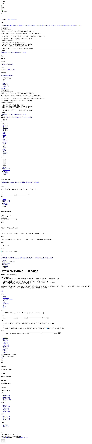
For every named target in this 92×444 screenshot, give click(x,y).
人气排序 (3, 257)
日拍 (9, 168)
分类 (5, 161)
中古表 (56, 25)
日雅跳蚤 (16, 25)
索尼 (24, 182)
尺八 (9, 52)
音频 (28, 25)
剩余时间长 (32, 257)
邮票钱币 (69, 25)
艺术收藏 (37, 25)
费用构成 (5, 405)
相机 (6, 52)
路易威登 (15, 52)
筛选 (5, 164)
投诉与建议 (6, 426)
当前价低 (37, 257)
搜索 (2, 115)
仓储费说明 (6, 408)
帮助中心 (14, 19)
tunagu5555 (12, 69)
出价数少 (21, 257)
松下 (32, 182)
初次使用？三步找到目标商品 (6, 40)
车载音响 (5, 171)
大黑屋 (2, 64)
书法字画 (62, 25)
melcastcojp (10, 64)
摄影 (34, 25)
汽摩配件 (77, 25)
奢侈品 (31, 25)
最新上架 (7, 257)
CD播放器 (5, 172)
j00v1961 (6, 64)
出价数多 (16, 257)
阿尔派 (2, 182)
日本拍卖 (5, 126)
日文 (3, 220)
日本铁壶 (3, 52)
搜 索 (2, 222)
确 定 (59, 333)
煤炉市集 (12, 25)
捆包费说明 (6, 409)
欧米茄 (19, 52)
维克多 (35, 182)
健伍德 (21, 182)
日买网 (4, 167)
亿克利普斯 (7, 182)
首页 (2, 19)
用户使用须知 (6, 418)
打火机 (73, 25)
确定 (2, 196)
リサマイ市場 (6, 69)
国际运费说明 (6, 411)
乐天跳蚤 (21, 25)
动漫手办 (44, 25)
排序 (5, 159)
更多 (2, 290)
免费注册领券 (10, 356)
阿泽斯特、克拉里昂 (15, 182)
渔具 (41, 25)
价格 (5, 163)
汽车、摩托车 (6, 170)
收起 (2, 291)
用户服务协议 (6, 416)
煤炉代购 (21, 437)
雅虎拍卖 (7, 25)
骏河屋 (25, 25)
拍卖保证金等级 (7, 399)
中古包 (52, 25)
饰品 (59, 25)
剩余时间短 (26, 257)
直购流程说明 (6, 397)
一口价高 (50, 257)
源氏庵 (11, 75)
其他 (38, 182)
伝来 (5, 75)
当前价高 (41, 257)
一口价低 (46, 257)
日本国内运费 (6, 406)
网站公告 (10, 19)
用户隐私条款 (6, 419)
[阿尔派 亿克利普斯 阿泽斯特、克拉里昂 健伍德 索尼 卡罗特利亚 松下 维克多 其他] (8, 318)
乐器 (66, 25)
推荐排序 (12, 257)
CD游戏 (49, 25)
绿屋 (7, 75)
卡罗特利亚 (28, 182)
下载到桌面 (6, 86)
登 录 (2, 354)
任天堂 (11, 52)
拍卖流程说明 (6, 395)
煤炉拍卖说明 (6, 398)
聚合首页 (5, 125)
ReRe (2, 69)
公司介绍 (5, 425)
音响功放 (24, 52)
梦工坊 (2, 75)
